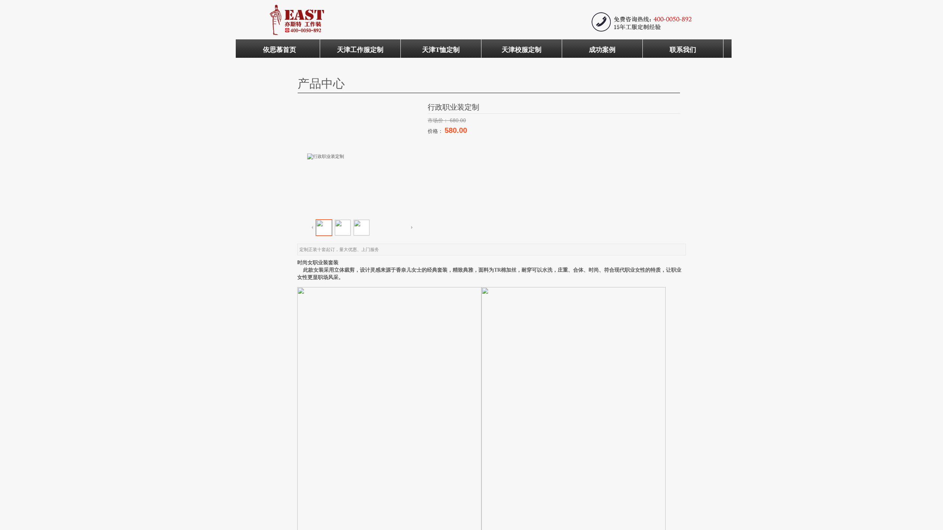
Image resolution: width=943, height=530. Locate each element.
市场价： (439, 120)
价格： (436, 131)
